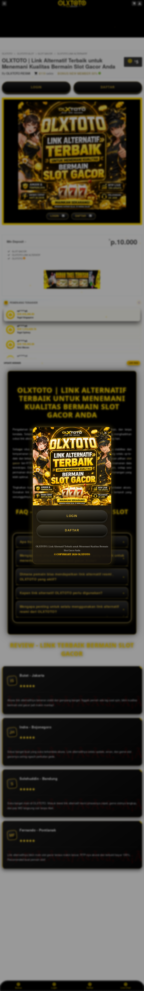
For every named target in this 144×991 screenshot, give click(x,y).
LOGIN (72, 516)
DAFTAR (72, 530)
